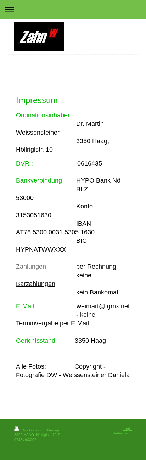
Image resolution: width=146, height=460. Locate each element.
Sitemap (52, 430)
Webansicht (122, 433)
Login (127, 429)
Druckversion (32, 430)
